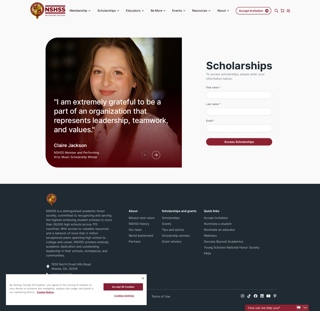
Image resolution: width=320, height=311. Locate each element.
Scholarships (106, 10)
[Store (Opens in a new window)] (282, 11)
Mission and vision (141, 218)
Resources (199, 10)
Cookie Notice (45, 292)
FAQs (207, 253)
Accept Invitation (251, 11)
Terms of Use (160, 296)
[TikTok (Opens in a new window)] (249, 296)
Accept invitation (216, 218)
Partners (135, 241)
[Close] (143, 278)
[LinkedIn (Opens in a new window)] (262, 296)
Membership (78, 10)
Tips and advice (173, 229)
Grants (166, 224)
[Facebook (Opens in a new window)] (255, 296)
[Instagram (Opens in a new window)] (242, 296)
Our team (135, 229)
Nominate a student (217, 224)
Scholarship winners (176, 235)
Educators (133, 10)
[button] (89, 11)
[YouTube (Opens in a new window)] (268, 296)
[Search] (276, 11)
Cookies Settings (124, 295)
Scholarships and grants (179, 211)
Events (177, 10)
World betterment (141, 235)
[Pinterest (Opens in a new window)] (275, 296)
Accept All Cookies (123, 286)
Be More (156, 10)
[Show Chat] (298, 307)
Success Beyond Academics (223, 241)
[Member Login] (288, 11)
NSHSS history (139, 224)
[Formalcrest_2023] (51, 199)
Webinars (210, 235)
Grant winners (171, 241)
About (221, 10)
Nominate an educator (219, 229)
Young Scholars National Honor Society (231, 247)
